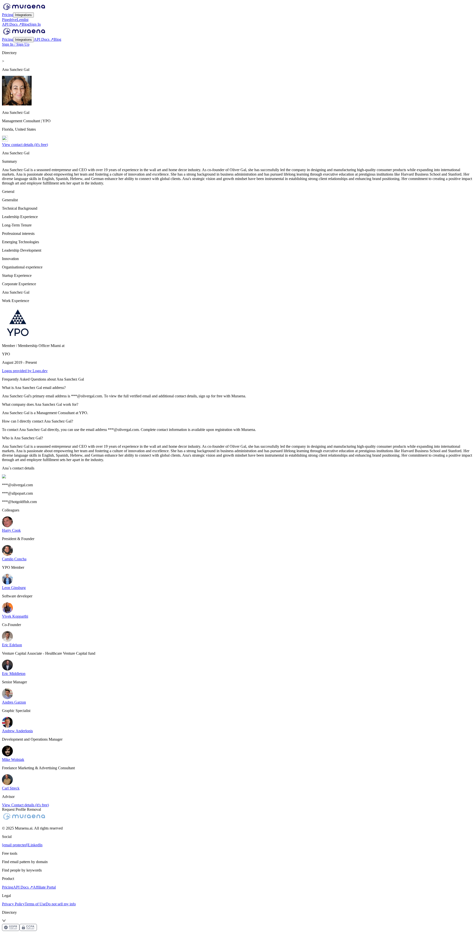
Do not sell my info (61, 904)
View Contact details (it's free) (25, 805)
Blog (25, 24)
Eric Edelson (12, 645)
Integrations (23, 15)
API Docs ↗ (12, 24)
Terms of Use (35, 904)
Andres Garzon (14, 702)
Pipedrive (9, 20)
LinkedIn (35, 845)
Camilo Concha (14, 559)
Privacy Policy (13, 904)
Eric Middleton (13, 673)
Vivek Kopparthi (15, 616)
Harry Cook (11, 530)
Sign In (35, 24)
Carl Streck (11, 788)
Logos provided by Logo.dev (25, 371)
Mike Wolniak (13, 759)
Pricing (7, 15)
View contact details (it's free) (25, 144)
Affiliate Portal (44, 887)
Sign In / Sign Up (15, 44)
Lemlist (22, 20)
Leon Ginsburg (14, 588)
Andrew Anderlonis (17, 731)
